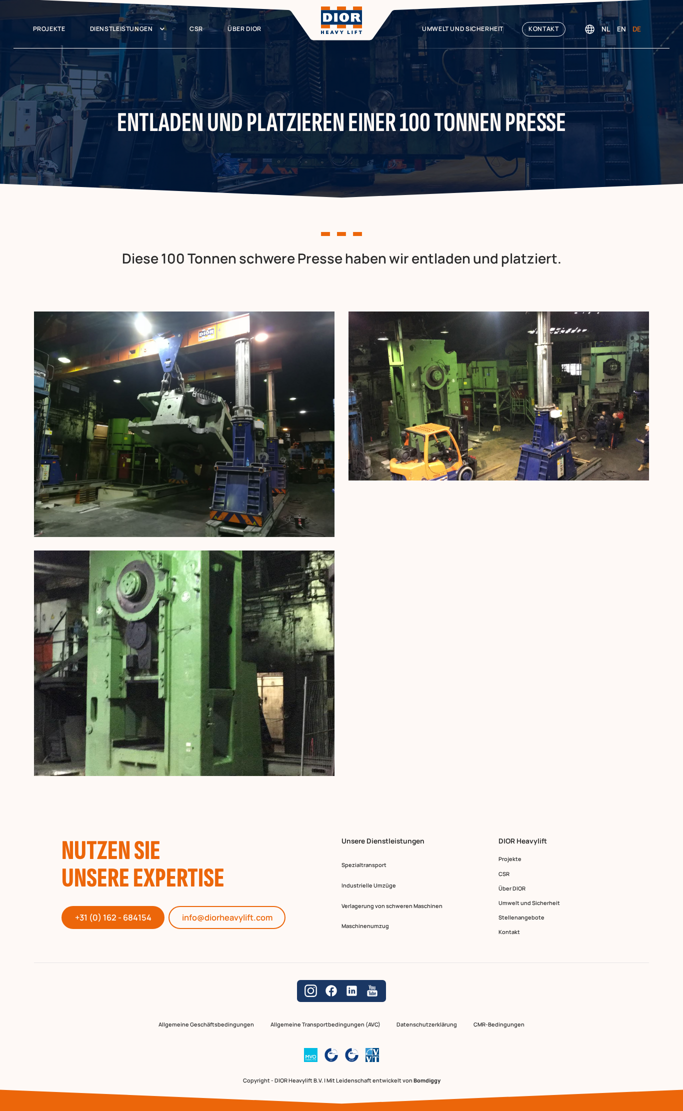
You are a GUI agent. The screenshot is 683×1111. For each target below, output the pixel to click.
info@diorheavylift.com (227, 917)
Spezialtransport (364, 865)
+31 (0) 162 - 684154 (113, 917)
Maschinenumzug (365, 925)
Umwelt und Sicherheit (463, 28)
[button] (128, 29)
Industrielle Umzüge (369, 885)
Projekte (49, 28)
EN (621, 29)
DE (636, 29)
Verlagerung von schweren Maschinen (392, 905)
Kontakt (543, 28)
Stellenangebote (521, 917)
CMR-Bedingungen (499, 1025)
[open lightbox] (184, 424)
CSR (196, 28)
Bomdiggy (427, 1080)
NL (606, 29)
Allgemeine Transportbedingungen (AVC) (325, 1025)
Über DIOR (245, 28)
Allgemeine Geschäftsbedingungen (206, 1025)
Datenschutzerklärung (426, 1025)
